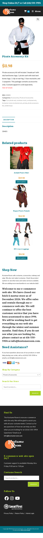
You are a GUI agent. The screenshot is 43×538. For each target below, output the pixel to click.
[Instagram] (12, 498)
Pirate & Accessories (26, 98)
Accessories (15, 98)
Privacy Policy (8, 513)
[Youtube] (17, 498)
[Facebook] (7, 498)
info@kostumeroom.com (13, 436)
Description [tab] (8, 120)
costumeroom (31, 100)
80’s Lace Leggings (21, 249)
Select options (21, 181)
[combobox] (21, 374)
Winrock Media (25, 530)
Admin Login (30, 513)
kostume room (7, 103)
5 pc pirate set (11, 100)
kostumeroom (17, 103)
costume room (21, 100)
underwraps (9, 106)
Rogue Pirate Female (21, 211)
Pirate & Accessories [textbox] (21, 375)
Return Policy (19, 513)
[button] (38, 19)
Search (35, 393)
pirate (25, 103)
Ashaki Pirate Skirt (21, 173)
